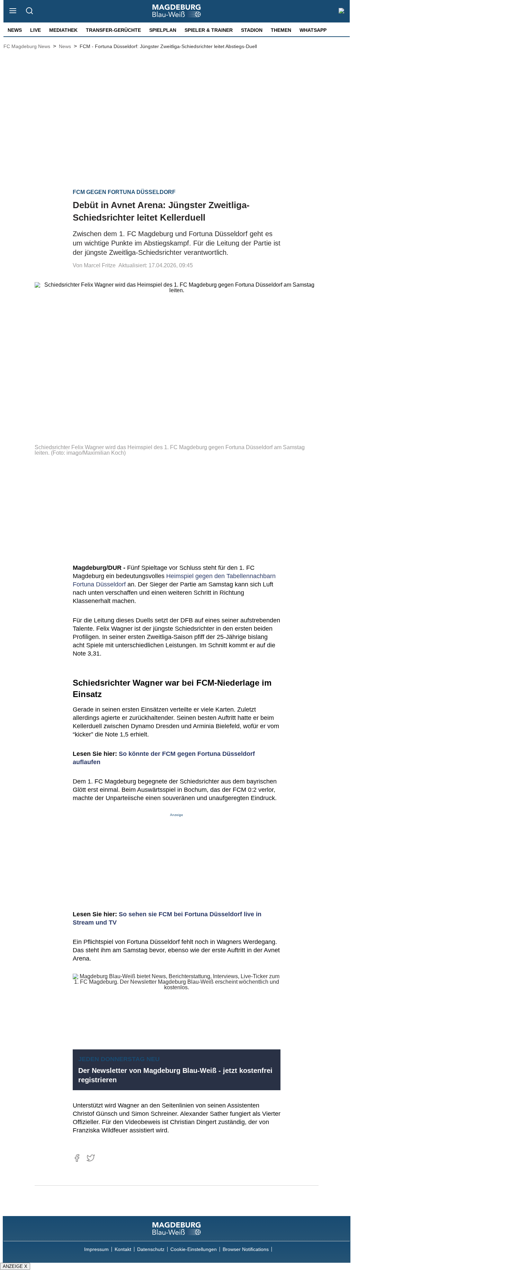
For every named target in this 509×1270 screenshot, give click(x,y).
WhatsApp (313, 30)
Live (35, 30)
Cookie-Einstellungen (193, 1249)
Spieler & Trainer (209, 30)
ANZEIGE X (15, 1266)
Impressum (96, 1249)
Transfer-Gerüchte (113, 30)
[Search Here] (29, 11)
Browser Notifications (246, 1249)
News (15, 30)
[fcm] (176, 1228)
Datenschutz (150, 1249)
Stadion (251, 30)
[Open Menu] (13, 11)
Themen (281, 30)
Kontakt (123, 1249)
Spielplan (162, 30)
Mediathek (63, 30)
